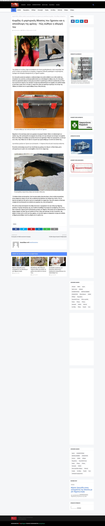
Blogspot (24, 523)
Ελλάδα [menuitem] (19, 10)
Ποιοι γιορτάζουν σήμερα (77, 468)
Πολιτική (85, 304)
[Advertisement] (82, 38)
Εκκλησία (23, 4)
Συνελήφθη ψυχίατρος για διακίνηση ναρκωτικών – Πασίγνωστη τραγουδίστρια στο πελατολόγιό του (57, 270)
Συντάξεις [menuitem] (53, 10)
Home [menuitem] (13, 10)
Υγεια (89, 306)
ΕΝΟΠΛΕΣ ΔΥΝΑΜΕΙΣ (85, 291)
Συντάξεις (74, 306)
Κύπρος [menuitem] (72, 10)
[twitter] (77, 21)
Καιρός (73, 301)
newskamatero (16, 30)
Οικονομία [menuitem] (40, 10)
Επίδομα (73, 296)
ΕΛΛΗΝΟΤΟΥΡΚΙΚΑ (36, 4)
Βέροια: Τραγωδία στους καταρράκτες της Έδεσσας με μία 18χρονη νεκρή (20, 269)
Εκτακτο (29, 4)
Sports (83, 286)
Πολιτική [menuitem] (60, 10)
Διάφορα (81, 289)
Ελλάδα (20, 16)
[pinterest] (86, 21)
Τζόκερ (79, 306)
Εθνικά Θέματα (83, 294)
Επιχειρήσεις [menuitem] (26, 10)
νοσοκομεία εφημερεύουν (77, 473)
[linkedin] (81, 21)
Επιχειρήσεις (79, 296)
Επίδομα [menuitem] (33, 10)
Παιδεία (79, 304)
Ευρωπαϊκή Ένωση (75, 299)
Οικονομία (74, 304)
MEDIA (78, 286)
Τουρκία (84, 306)
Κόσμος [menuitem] (66, 10)
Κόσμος (78, 301)
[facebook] (73, 21)
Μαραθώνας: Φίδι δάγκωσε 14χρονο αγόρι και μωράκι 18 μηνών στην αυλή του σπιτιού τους (38, 270)
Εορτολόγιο (51, 4)
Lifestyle (73, 286)
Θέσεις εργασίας (84, 299)
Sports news (45, 4)
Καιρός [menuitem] (46, 10)
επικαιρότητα (42, 523)
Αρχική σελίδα (15, 16)
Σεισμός (58, 4)
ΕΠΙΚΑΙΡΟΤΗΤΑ (75, 294)
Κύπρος (83, 301)
